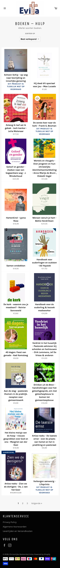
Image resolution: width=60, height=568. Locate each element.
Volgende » (36, 503)
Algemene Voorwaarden (15, 526)
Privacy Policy (9, 522)
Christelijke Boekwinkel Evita (21, 554)
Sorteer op (30, 33)
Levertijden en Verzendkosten (18, 531)
